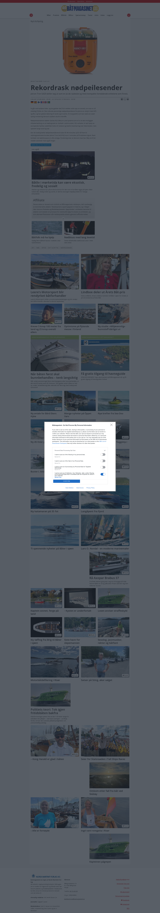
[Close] (112, 425)
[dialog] (80, 456)
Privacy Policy (90, 488)
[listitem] (80, 450)
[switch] (103, 454)
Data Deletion (70, 488)
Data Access (80, 488)
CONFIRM (66, 481)
